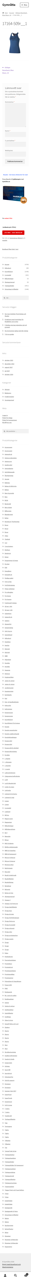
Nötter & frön (9, 893)
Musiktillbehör (9, 879)
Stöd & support (9, 1080)
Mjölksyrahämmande (11, 847)
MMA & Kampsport (10, 854)
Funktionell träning (11, 603)
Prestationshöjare (10, 960)
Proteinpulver (9, 978)
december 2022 (9, 364)
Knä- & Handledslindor (12, 702)
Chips (6, 536)
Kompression (9, 713)
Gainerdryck (8, 617)
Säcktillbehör (9, 1013)
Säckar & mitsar (10, 1006)
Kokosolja (8, 705)
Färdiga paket (9, 578)
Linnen (7, 801)
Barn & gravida (9, 493)
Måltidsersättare (10, 829)
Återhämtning (9, 476)
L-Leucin (7, 769)
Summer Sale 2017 (10, 1091)
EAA (6, 568)
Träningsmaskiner (10, 1169)
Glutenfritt (8, 624)
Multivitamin (8, 868)
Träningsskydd (9, 1176)
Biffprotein (8, 511)
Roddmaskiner (9, 999)
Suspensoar (8, 1102)
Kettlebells (8, 695)
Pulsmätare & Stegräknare (13, 981)
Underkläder (8, 1201)
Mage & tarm (9, 819)
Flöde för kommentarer (9, 420)
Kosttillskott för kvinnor (12, 723)
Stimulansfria (9, 1077)
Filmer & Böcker (10, 589)
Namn (7, 131)
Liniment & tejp (9, 797)
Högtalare (8, 660)
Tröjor (7, 1194)
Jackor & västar (9, 681)
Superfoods (8, 1098)
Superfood (8, 1095)
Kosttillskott (9, 272)
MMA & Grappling (10, 851)
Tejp (6, 1123)
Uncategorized (9, 400)
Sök (15, 1275)
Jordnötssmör (9, 688)
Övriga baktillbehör (11, 907)
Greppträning (9, 628)
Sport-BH (7, 1070)
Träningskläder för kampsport (14, 1165)
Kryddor (7, 755)
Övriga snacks (9, 939)
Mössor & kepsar (10, 861)
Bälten (7, 490)
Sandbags (8, 1017)
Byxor (6, 525)
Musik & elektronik (10, 875)
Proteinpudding (9, 974)
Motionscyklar (9, 865)
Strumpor (8, 1084)
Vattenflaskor (9, 1229)
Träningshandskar (10, 1158)
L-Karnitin (8, 766)
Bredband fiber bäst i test (10, 249)
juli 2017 (7, 371)
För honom (8, 599)
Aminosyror (8, 461)
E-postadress (10, 141)
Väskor (7, 1218)
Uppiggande (8, 1208)
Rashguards (8, 992)
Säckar (7, 1003)
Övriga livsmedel (10, 925)
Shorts (7, 1031)
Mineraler (7, 836)
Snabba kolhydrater (11, 1056)
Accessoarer (8, 447)
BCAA (6, 500)
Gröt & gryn (8, 631)
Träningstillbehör (10, 1179)
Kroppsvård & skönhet (12, 748)
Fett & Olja (8, 582)
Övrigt (7, 942)
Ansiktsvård (8, 465)
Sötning (7, 1066)
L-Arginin (7, 759)
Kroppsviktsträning (11, 751)
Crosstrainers (9, 546)
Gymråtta (8, 5)
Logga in (5, 415)
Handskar (8, 642)
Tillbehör (7, 1141)
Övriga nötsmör (9, 928)
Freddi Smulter (9, 397)
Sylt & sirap (8, 1105)
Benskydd (8, 504)
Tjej (6, 1148)
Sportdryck (8, 1073)
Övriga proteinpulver (11, 935)
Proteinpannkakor (10, 971)
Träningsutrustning (11, 1183)
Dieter (7, 557)
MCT (6, 833)
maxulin (4, 240)
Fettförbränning (10, 585)
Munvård (7, 872)
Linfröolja (8, 790)
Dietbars (7, 550)
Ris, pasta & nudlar (10, 995)
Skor (6, 1045)
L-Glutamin (8, 762)
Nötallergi (8, 886)
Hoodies (7, 663)
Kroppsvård (8, 741)
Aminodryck (8, 454)
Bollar (6, 518)
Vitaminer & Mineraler (11, 1240)
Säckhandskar (9, 1010)
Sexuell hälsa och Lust (12, 1024)
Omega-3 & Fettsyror (11, 904)
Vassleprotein (9, 1225)
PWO (6, 988)
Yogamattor (8, 1247)
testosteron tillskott (16, 238)
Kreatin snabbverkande (12, 734)
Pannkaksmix (9, 957)
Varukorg (24, 1273)
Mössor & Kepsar (10, 858)
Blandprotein (9, 514)
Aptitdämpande (9, 472)
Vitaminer (8, 1236)
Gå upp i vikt (8, 610)
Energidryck (8, 575)
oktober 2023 (9, 360)
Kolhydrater (8, 709)
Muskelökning (9, 882)
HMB (6, 656)
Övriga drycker (9, 914)
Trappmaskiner (9, 1187)
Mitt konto (5, 1275)
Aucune (11, 13)
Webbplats (9, 150)
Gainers (7, 621)
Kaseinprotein (9, 691)
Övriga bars (8, 911)
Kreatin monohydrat (11, 730)
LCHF (6, 780)
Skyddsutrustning (10, 1052)
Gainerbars (8, 614)
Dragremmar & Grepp (11, 560)
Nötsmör (7, 889)
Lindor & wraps (9, 787)
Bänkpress (8, 393)
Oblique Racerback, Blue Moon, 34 (8, 70)
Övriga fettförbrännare (12, 918)
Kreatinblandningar (11, 737)
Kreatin (7, 727)
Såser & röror (9, 1020)
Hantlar (7, 645)
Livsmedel (8, 275)
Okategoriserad (9, 282)
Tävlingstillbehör (10, 1119)
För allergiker (9, 592)
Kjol (6, 698)
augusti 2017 (9, 367)
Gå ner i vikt (8, 606)
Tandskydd (8, 1116)
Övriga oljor (8, 932)
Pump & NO (8, 985)
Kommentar (10, 102)
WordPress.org (6, 422)
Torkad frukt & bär (10, 1151)
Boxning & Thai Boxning (12, 522)
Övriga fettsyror (10, 921)
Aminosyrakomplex (11, 458)
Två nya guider (9, 334)
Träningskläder (9, 286)
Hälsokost (8, 268)
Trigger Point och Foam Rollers (14, 1190)
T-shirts (7, 1109)
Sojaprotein (8, 1063)
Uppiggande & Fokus (11, 1211)
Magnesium (8, 822)
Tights (7, 1130)
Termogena (8, 1126)
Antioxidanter (9, 468)
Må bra (7, 815)
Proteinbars (8, 964)
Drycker (7, 564)
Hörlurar (7, 674)
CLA (6, 543)
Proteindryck (9, 967)
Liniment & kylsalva (11, 794)
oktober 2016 (9, 374)
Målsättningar (9, 279)
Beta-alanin (8, 507)
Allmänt (7, 390)
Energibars (8, 571)
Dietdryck (8, 553)
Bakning (7, 483)
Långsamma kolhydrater (12, 776)
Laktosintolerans (10, 773)
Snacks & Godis (9, 1059)
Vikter (6, 1232)
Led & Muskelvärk (10, 783)
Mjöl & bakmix (9, 843)
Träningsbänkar (9, 1155)
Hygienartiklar (9, 677)
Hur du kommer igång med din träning (16, 331)
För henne (8, 596)
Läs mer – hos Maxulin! (13, 233)
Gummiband (8, 635)
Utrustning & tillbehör (11, 289)
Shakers (7, 1027)
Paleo (6, 953)
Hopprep (7, 670)
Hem (6, 13)
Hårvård (7, 649)
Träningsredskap (10, 1172)
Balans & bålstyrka (10, 486)
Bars (6, 497)
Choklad (7, 539)
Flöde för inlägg (7, 418)
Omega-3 (7, 900)
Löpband (7, 812)
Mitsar (7, 840)
